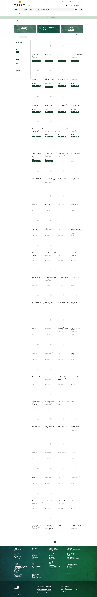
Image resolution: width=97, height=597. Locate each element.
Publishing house (52, 1)
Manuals (15, 571)
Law (49, 570)
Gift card (47, 9)
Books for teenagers (70, 565)
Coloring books (69, 569)
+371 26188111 (65, 586)
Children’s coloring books (71, 570)
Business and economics (53, 568)
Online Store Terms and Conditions (69, 1)
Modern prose (16, 559)
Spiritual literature (52, 557)
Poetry (15, 555)
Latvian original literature (18, 558)
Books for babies (70, 563)
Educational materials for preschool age (74, 549)
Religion (50, 563)
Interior (33, 571)
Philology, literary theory (36, 551)
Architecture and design (36, 566)
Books (16, 9)
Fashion (33, 559)
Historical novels (17, 564)
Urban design (34, 572)
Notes (33, 562)
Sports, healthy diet (17, 576)
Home (15, 20)
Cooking (15, 569)
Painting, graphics (35, 555)
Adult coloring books (70, 572)
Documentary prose (17, 553)
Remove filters (19, 42)
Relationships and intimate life (19, 567)
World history (51, 553)
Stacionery (25, 9)
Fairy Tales (68, 566)
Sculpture (33, 564)
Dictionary (68, 555)
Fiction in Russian (17, 551)
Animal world (34, 575)
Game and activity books (71, 567)
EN (82, 1)
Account (76, 9)
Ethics (50, 560)
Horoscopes (51, 562)
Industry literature (52, 565)
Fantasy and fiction (17, 556)
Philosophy (51, 561)
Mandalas (68, 573)
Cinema (33, 556)
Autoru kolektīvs (35, 57)
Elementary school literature (71, 550)
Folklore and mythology (36, 553)
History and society (52, 548)
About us (47, 1)
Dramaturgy (16, 554)
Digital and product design (36, 569)
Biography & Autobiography (54, 549)
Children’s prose (69, 562)
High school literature (70, 552)
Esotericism (51, 559)
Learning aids (69, 548)
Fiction (15, 548)
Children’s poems (70, 559)
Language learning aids (70, 554)
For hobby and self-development (20, 566)
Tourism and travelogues (18, 574)
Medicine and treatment (53, 567)
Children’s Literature (70, 557)
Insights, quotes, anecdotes (19, 549)
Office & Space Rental (59, 1)
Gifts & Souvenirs (41, 9)
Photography (34, 554)
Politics (50, 554)
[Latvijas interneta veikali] (51, 592)
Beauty (15, 573)
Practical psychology (17, 570)
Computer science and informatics (55, 566)
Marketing (50, 571)
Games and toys (32, 9)
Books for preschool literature (72, 564)
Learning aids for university (71, 553)
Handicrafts (16, 572)
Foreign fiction (16, 563)
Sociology (51, 555)
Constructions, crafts (35, 568)
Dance (33, 549)
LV (81, 1)
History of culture (35, 557)
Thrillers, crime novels (18, 562)
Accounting (51, 569)
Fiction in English (17, 550)
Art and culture (34, 548)
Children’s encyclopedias (71, 560)
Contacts (78, 1)
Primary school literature (71, 551)
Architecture (34, 567)
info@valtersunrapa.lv (68, 588)
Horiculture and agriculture (36, 577)
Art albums (33, 558)
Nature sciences (34, 576)
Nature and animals (35, 574)
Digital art (33, 550)
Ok (17, 52)
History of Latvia (52, 551)
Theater (33, 563)
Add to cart (35, 60)
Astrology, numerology (53, 558)
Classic (15, 557)
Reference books (17, 575)
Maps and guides (17, 568)
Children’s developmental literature (73, 558)
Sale (20, 9)
